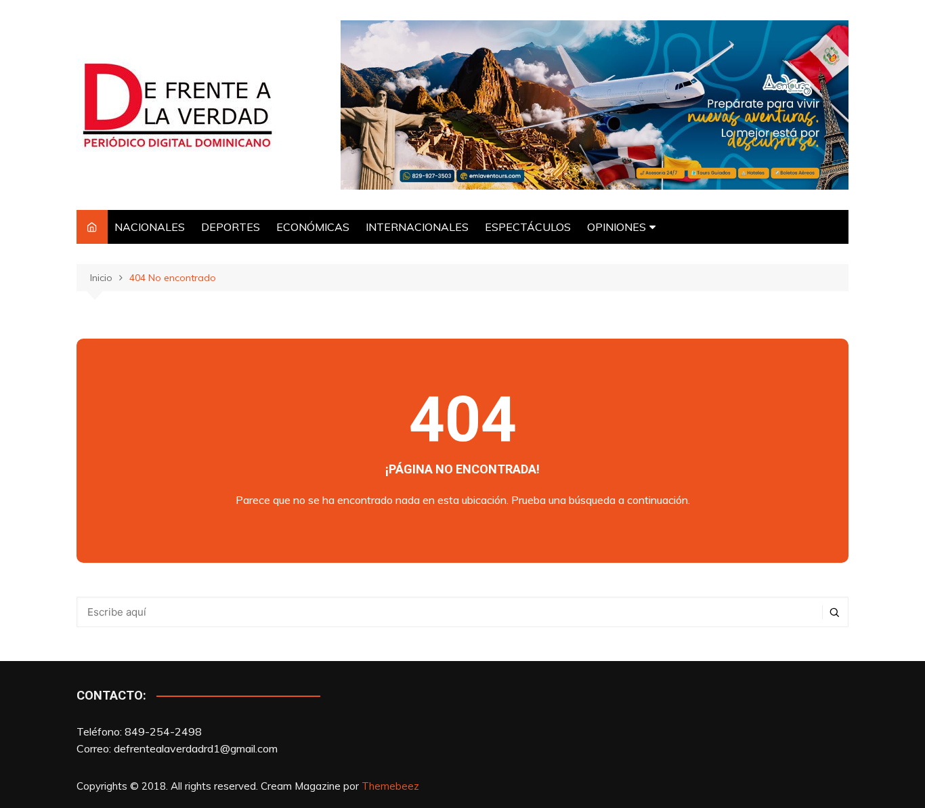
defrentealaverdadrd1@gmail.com (196, 748)
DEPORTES (230, 227)
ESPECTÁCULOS (528, 227)
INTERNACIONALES (417, 227)
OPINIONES (616, 227)
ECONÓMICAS (312, 227)
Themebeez (390, 786)
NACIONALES (149, 227)
